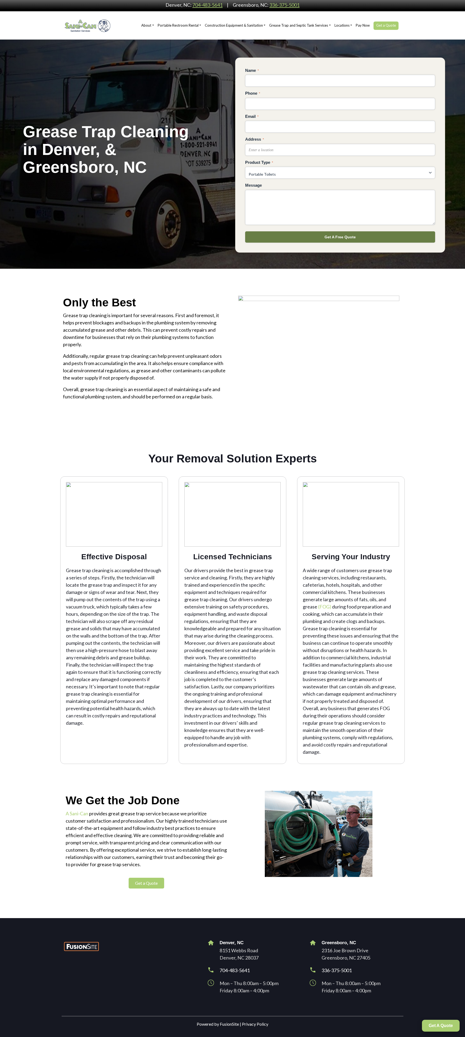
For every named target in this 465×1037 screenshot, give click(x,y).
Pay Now (363, 25)
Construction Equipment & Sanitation (234, 25)
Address (254, 139)
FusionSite (229, 1024)
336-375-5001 (284, 5)
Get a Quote (386, 25)
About (146, 25)
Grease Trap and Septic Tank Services (298, 25)
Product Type (259, 162)
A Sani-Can (77, 813)
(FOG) (324, 607)
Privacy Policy (255, 1024)
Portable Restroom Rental (178, 25)
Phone (252, 93)
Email (252, 116)
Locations (342, 25)
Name (252, 70)
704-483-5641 (207, 5)
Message (253, 185)
